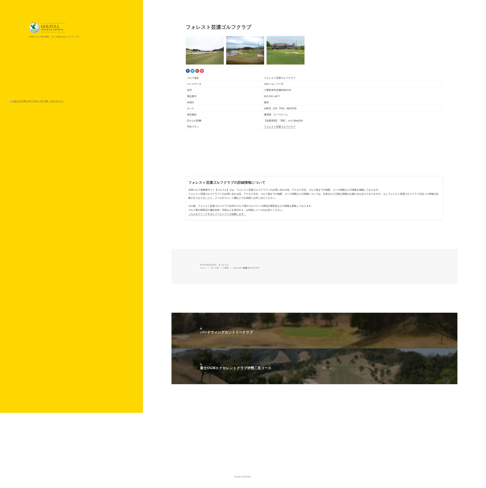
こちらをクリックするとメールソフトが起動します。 (217, 214)
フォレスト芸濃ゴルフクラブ (279, 126)
